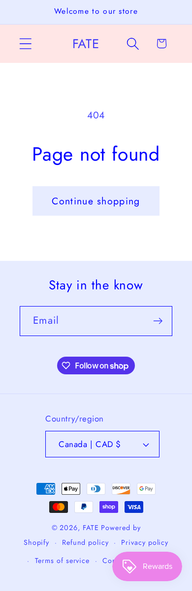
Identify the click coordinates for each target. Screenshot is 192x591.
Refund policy (85, 542)
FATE (91, 528)
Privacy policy (144, 542)
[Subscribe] (158, 321)
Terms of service (62, 560)
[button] (25, 43)
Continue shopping (96, 201)
